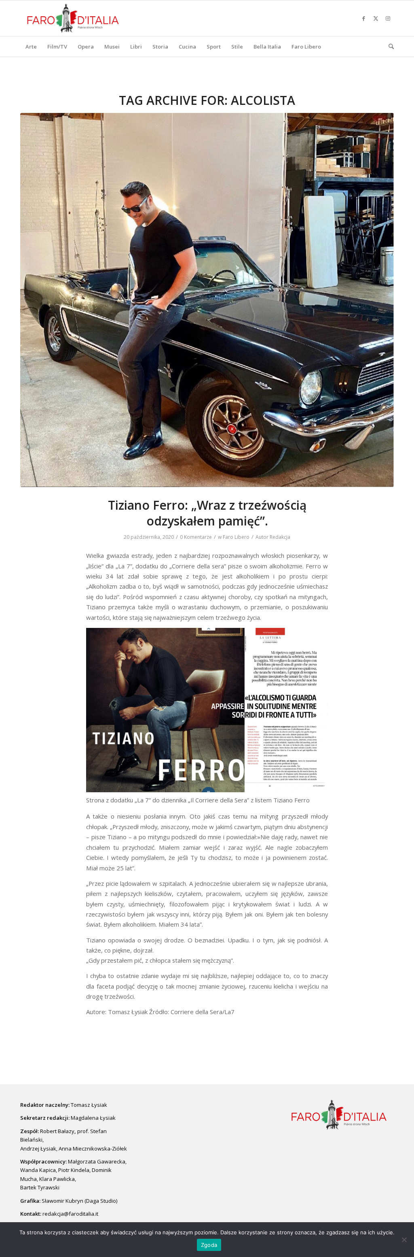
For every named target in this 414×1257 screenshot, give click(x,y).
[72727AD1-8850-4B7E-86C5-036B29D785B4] (207, 300)
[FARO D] (73, 18)
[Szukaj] (388, 46)
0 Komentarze (196, 537)
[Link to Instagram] (388, 18)
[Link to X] (376, 18)
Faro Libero (236, 537)
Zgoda (209, 1245)
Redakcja (280, 537)
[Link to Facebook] (363, 18)
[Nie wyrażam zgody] (404, 1240)
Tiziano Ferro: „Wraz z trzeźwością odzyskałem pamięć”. (207, 513)
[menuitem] (31, 46)
